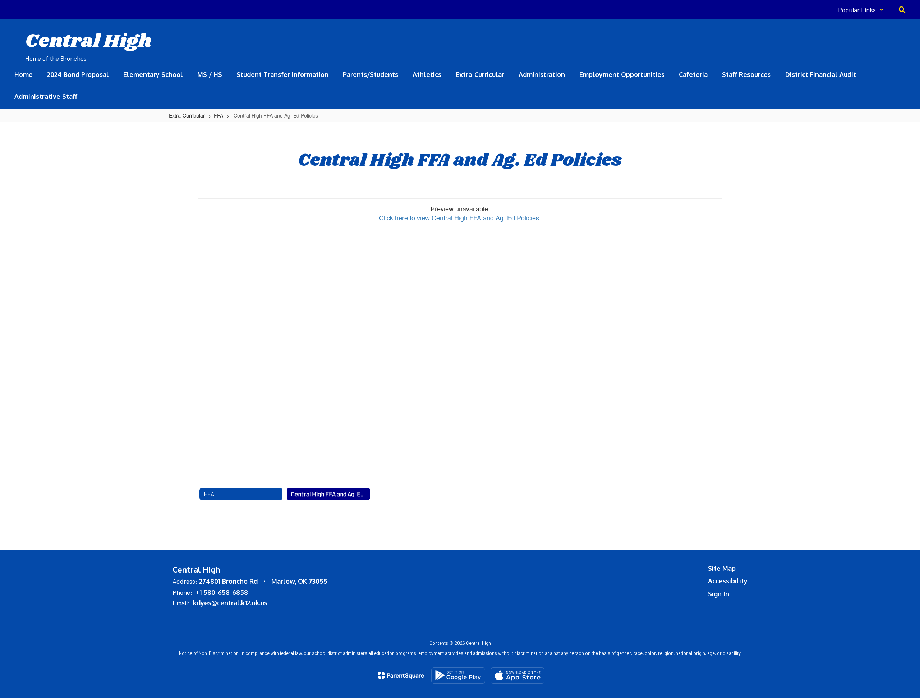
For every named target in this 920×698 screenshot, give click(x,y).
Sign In (718, 594)
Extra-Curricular (187, 115)
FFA (218, 115)
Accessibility (728, 581)
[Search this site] (902, 9)
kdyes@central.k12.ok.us (230, 603)
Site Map (722, 568)
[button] (861, 10)
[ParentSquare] (401, 675)
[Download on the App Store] (517, 675)
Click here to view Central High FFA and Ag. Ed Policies (459, 217)
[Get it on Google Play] (458, 675)
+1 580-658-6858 (222, 592)
